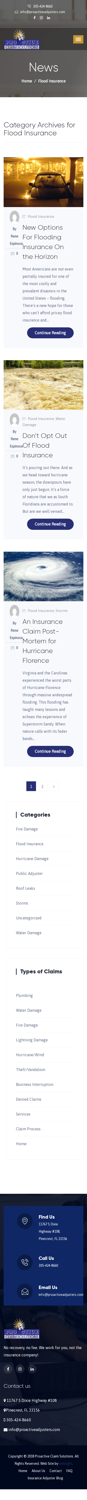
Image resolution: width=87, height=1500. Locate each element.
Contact (56, 1470)
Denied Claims (28, 1099)
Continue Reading (50, 333)
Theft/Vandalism (30, 1069)
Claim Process (28, 1129)
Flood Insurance (41, 216)
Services (23, 1114)
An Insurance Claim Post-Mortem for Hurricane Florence (42, 641)
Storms (62, 611)
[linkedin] (48, 18)
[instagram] (42, 18)
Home (27, 81)
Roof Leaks (25, 888)
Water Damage (29, 933)
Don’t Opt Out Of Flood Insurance (44, 446)
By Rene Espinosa (14, 236)
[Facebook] (35, 18)
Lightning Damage (32, 1040)
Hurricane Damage (32, 858)
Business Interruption (34, 1084)
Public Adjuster (29, 873)
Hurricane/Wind (30, 1055)
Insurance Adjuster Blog (45, 1478)
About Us (38, 1470)
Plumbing (24, 995)
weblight (65, 1463)
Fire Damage (27, 829)
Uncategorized (29, 918)
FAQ (69, 1470)
